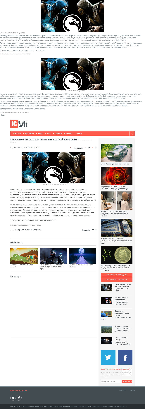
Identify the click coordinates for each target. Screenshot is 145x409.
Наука (49, 134)
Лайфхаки (58, 134)
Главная (13, 142)
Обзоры (69, 134)
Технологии (17, 134)
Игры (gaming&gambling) (24, 230)
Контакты (122, 390)
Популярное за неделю (116, 275)
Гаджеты (79, 134)
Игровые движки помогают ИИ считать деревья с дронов (123, 329)
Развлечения (29, 134)
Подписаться (127, 381)
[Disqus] (53, 304)
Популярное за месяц (116, 279)
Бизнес (40, 134)
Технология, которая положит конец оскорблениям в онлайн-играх (52, 267)
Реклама (132, 390)
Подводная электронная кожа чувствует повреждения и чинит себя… (116, 315)
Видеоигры (38, 230)
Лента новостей (86, 140)
